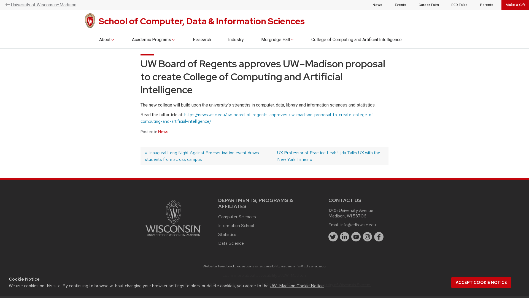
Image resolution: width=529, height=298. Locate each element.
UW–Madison (43, 4)
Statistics (227, 234)
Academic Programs (151, 39)
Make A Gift (515, 5)
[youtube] (356, 236)
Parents (486, 5)
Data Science (231, 243)
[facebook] (379, 236)
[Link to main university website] (173, 237)
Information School (236, 225)
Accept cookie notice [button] (481, 282)
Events (400, 5)
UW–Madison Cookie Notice (297, 286)
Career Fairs (429, 5)
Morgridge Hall (275, 39)
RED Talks (459, 5)
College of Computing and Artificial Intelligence (356, 39)
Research (202, 39)
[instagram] (367, 236)
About (104, 39)
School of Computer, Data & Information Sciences (202, 21)
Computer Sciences (237, 217)
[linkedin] (344, 236)
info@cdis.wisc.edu (358, 225)
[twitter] (333, 236)
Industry (236, 39)
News (377, 5)
